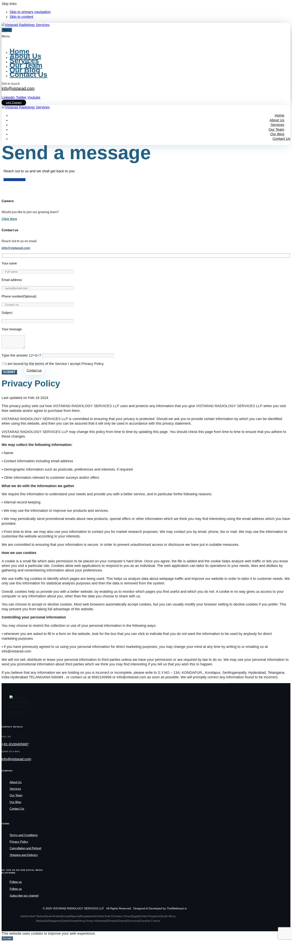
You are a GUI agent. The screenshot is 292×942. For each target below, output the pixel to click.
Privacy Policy (19, 841)
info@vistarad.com (18, 88)
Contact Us (28, 74)
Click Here (9, 219)
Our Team (26, 65)
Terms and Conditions (24, 835)
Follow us (16, 881)
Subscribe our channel (24, 895)
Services (24, 61)
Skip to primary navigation (30, 12)
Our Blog (25, 70)
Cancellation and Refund (25, 848)
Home (19, 51)
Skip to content (21, 17)
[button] (7, 30)
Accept (7, 938)
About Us (25, 56)
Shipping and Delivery (24, 855)
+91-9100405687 (15, 744)
